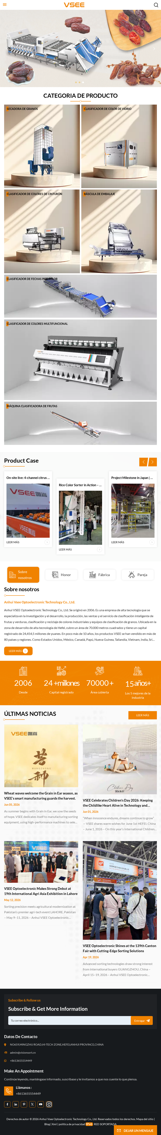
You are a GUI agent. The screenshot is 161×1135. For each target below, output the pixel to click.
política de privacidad (72, 1124)
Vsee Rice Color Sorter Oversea (133, 485)
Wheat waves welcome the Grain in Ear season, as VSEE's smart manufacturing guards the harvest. (41, 795)
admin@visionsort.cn (23, 1052)
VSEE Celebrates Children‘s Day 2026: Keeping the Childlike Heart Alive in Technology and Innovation (118, 803)
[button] (76, 82)
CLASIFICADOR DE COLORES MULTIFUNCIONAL (37, 323)
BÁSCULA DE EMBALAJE (99, 194)
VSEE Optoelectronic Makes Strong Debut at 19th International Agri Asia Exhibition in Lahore (41, 891)
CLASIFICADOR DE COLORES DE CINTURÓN (34, 194)
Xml (54, 1124)
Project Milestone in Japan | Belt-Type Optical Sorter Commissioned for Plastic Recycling (80, 478)
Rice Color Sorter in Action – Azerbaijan (28, 485)
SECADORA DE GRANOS (22, 108)
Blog (47, 1124)
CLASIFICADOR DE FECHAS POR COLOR (32, 279)
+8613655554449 (21, 1060)
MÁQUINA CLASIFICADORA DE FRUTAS (32, 406)
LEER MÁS (12, 549)
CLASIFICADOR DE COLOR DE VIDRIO (107, 108)
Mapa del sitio (145, 1119)
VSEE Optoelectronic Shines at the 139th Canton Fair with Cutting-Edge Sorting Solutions (119, 948)
